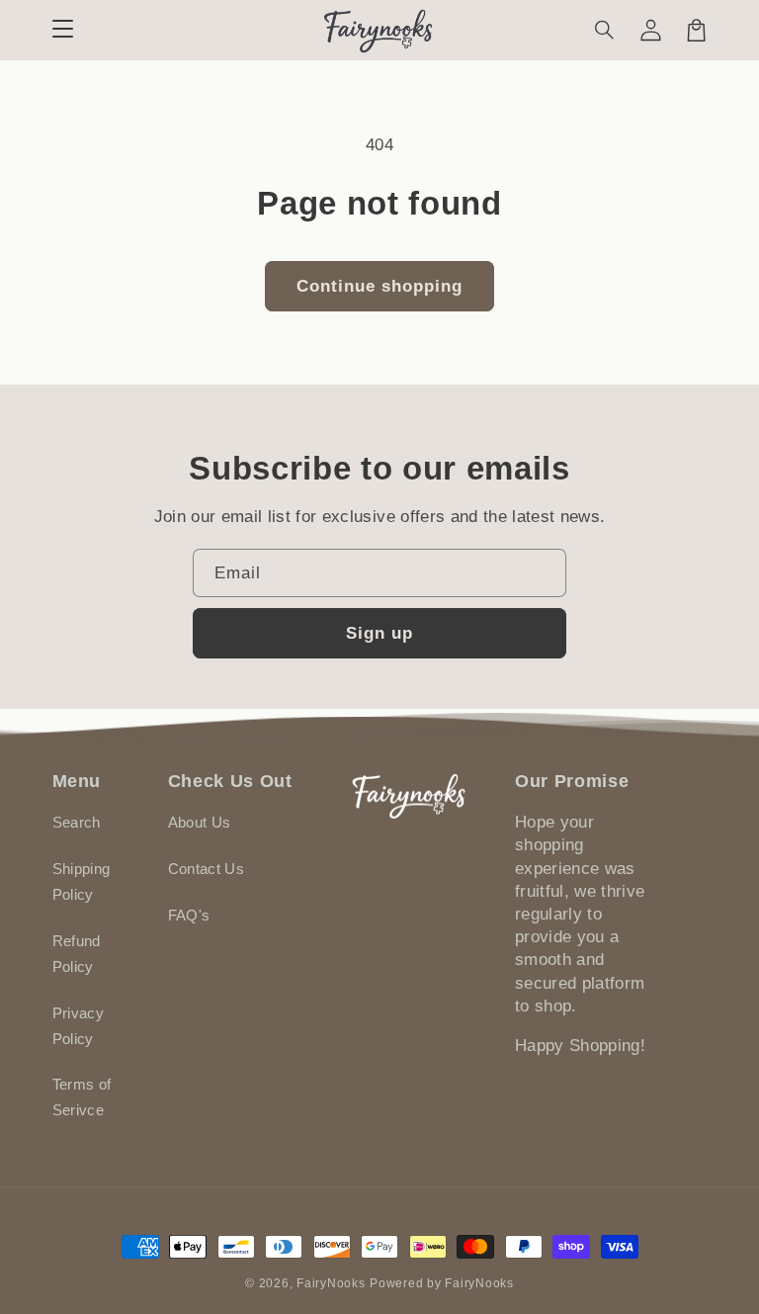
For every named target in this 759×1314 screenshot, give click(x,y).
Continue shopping (380, 286)
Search (76, 823)
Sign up (379, 633)
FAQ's (189, 915)
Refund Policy (76, 954)
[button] (606, 29)
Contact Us (206, 869)
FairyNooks (330, 1283)
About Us (199, 823)
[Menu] (62, 29)
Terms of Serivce (82, 1097)
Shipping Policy (81, 882)
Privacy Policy (78, 1026)
